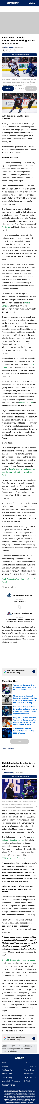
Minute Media (11, 1090)
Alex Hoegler (9, 47)
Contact (5, 1066)
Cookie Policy (7, 1077)
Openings (27, 1062)
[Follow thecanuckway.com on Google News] (33, 671)
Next (31, 88)
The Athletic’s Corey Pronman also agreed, (19, 960)
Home (4, 748)
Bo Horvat (6, 227)
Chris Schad (8, 773)
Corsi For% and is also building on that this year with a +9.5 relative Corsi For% (18, 472)
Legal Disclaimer (30, 1077)
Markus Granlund (26, 403)
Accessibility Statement (11, 1081)
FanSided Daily (7, 1070)
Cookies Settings (8, 1085)
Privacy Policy (7, 1074)
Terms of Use (29, 1074)
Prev (8, 88)
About (4, 1062)
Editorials (11, 748)
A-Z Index (28, 1081)
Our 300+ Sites (30, 1066)
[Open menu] (3, 3)
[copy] (14, 50)
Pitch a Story (29, 1070)
